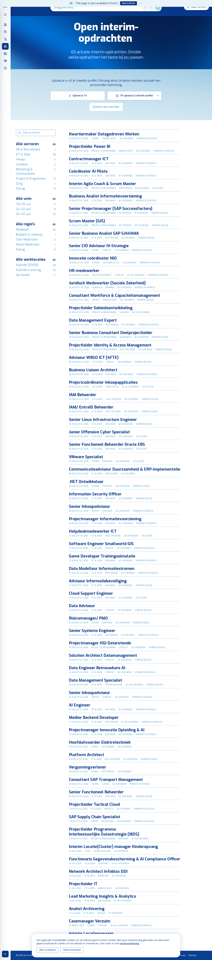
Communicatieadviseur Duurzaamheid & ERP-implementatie (124, 469)
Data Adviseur (82, 605)
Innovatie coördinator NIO (93, 258)
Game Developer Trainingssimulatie (102, 556)
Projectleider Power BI (89, 146)
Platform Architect (86, 754)
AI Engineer (79, 705)
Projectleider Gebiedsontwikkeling (100, 308)
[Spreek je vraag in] (151, 7)
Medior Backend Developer (94, 717)
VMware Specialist (86, 456)
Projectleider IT (83, 884)
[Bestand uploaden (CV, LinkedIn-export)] (145, 7)
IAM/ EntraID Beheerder (91, 407)
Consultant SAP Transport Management (106, 779)
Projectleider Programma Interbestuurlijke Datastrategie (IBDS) (104, 832)
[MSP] (5, 31)
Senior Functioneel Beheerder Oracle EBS (107, 444)
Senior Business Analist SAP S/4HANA (104, 233)
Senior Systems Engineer (92, 630)
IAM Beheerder (82, 394)
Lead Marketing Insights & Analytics (102, 896)
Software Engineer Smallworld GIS (101, 543)
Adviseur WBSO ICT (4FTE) (94, 357)
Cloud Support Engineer (91, 593)
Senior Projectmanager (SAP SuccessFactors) (110, 208)
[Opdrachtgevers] (5, 24)
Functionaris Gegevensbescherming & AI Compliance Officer (124, 859)
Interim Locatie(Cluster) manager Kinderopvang (113, 846)
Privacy (182, 955)
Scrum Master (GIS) (87, 221)
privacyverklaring (129, 943)
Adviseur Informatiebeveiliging (98, 581)
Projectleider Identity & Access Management (110, 345)
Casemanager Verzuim (89, 921)
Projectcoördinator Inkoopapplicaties (103, 382)
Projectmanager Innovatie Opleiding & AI (106, 730)
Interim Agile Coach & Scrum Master (102, 183)
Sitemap (192, 955)
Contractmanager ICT (88, 159)
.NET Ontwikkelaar (86, 481)
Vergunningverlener (87, 767)
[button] (77, 95)
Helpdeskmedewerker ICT (93, 531)
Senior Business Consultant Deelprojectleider (110, 332)
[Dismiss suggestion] (141, 3)
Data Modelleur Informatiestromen (101, 568)
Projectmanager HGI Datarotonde (100, 643)
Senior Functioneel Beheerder (96, 792)
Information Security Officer (95, 494)
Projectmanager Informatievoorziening (105, 519)
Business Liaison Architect (93, 370)
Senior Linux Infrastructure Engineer (103, 419)
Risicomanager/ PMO (88, 618)
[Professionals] (5, 39)
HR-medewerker (84, 270)
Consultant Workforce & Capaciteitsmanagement (114, 295)
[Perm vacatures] (5, 53)
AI (5, 954)
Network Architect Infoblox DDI (98, 871)
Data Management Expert (93, 320)
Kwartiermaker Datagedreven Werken (104, 134)
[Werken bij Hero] (5, 61)
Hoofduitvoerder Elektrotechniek (100, 742)
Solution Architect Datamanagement (103, 655)
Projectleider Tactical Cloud (94, 804)
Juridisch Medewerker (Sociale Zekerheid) (107, 283)
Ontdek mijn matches (106, 107)
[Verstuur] (158, 7)
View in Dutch (128, 3)
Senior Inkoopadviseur (89, 506)
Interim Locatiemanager (91, 933)
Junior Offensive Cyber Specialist (99, 432)
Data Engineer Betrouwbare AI (97, 668)
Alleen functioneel (72, 950)
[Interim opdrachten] (5, 46)
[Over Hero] (5, 68)
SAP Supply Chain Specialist (94, 816)
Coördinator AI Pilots (88, 171)
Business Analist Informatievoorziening (105, 196)
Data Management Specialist (95, 680)
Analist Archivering (87, 908)
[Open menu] (5, 14)
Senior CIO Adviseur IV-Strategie (99, 245)
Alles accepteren (47, 950)
